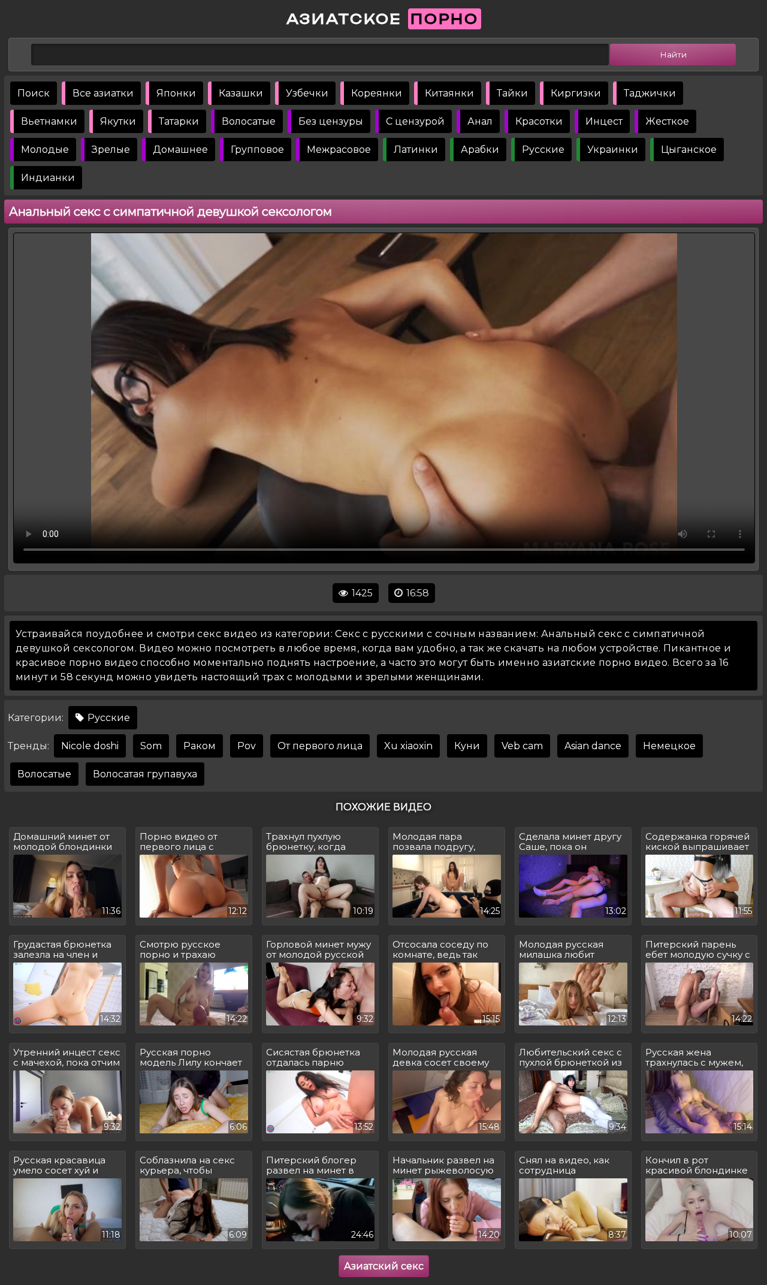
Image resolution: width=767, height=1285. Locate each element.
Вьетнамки (49, 121)
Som (151, 746)
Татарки (179, 121)
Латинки (416, 149)
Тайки (512, 93)
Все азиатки (103, 93)
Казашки (241, 93)
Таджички (650, 93)
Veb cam (522, 746)
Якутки (118, 121)
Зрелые (111, 149)
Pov (246, 746)
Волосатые (249, 121)
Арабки (480, 149)
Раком (199, 746)
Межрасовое (339, 149)
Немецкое (669, 746)
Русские (543, 149)
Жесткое (667, 121)
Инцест (604, 121)
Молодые (45, 149)
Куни (467, 746)
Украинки (612, 149)
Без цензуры (330, 121)
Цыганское (689, 149)
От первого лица (320, 746)
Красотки (539, 121)
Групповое (257, 149)
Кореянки (376, 93)
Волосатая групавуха (145, 774)
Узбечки (307, 93)
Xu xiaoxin (408, 746)
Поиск (33, 93)
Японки (176, 93)
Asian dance (592, 746)
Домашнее (180, 149)
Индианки (48, 177)
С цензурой (415, 121)
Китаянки (449, 93)
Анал (480, 121)
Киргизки (576, 93)
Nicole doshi (90, 746)
